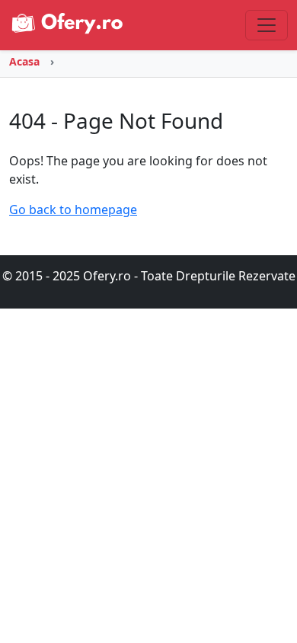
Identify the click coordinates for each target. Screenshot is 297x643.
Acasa (24, 61)
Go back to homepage (73, 209)
